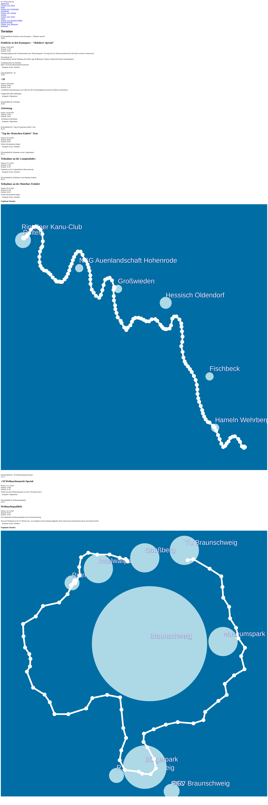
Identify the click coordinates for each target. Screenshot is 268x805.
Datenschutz (5, 3)
